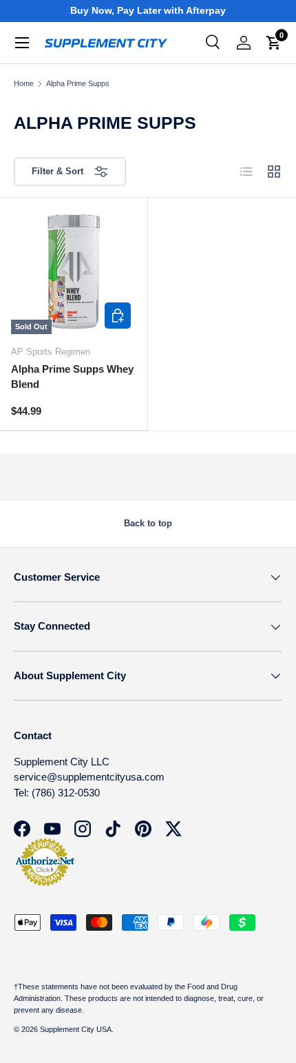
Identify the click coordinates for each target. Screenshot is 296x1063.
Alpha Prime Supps (77, 83)
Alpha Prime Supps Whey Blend (72, 377)
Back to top (148, 523)
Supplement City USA (76, 1029)
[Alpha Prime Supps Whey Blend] (73, 271)
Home (24, 83)
